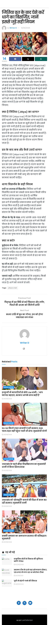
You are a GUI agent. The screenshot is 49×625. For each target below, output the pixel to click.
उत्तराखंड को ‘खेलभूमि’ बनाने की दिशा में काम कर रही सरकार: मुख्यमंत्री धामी (24, 501)
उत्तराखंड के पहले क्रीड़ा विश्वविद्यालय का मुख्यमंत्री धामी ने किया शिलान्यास (24, 465)
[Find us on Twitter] (24, 603)
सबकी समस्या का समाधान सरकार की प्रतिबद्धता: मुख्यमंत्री (24, 537)
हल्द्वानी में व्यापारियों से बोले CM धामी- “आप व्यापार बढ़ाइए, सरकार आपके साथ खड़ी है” (22, 394)
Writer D (13, 28)
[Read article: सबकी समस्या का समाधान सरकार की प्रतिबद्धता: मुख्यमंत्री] (24, 521)
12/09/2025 (25, 28)
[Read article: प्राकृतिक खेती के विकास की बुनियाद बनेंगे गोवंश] (7, 561)
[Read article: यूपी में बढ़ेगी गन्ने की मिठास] (7, 583)
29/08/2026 (7, 399)
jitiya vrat (12, 288)
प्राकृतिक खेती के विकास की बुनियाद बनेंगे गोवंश (28, 560)
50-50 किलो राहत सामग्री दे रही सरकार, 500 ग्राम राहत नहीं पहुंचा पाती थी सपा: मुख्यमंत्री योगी (24, 430)
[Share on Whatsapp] (41, 59)
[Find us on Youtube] (30, 603)
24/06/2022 (19, 584)
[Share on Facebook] (15, 59)
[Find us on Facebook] (19, 603)
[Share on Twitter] (28, 59)
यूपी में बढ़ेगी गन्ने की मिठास (25, 581)
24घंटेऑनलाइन (27, 620)
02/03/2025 (19, 565)
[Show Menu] (46, 4)
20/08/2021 (19, 576)
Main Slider (8, 387)
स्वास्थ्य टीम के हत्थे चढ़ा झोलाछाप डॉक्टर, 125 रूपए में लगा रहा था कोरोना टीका (30, 571)
